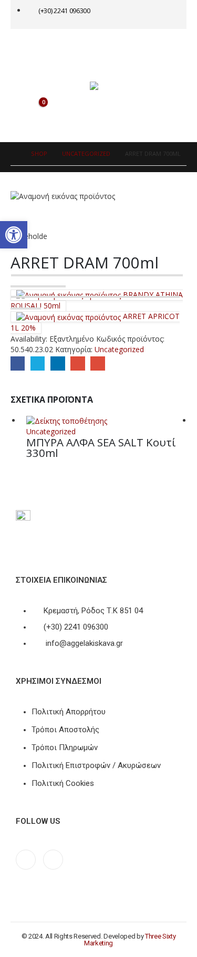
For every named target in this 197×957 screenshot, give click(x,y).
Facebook (18, 363)
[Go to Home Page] (13, 153)
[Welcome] (151, 14)
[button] (13, 234)
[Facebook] (26, 860)
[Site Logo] (111, 86)
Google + (77, 363)
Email (97, 363)
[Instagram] (53, 860)
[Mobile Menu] (32, 47)
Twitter (37, 363)
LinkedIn (57, 363)
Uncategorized (119, 349)
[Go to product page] (106, 420)
